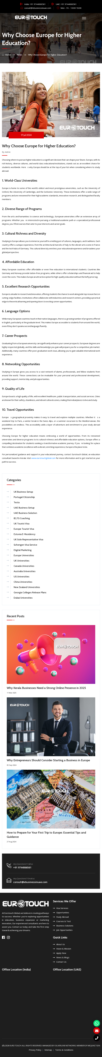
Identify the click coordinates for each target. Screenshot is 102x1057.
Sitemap (48, 1050)
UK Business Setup (23, 491)
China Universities (23, 581)
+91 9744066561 (38, 4)
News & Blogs (62, 957)
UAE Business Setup (24, 507)
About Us (60, 944)
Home (8, 55)
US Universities (21, 576)
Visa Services (62, 908)
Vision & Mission (63, 948)
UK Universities (21, 560)
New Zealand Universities (27, 587)
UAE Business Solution (25, 513)
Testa (17, 502)
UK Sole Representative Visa (28, 539)
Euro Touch (15, 1045)
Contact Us (61, 961)
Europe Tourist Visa (24, 528)
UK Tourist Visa (21, 523)
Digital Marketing (22, 550)
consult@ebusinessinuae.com (37, 8)
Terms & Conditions (64, 1050)
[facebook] (3, 937)
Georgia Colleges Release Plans (30, 592)
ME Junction (94, 1045)
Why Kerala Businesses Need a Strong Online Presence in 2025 (46, 688)
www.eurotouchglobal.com (43, 458)
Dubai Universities (23, 597)
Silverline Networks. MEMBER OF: (71, 1045)
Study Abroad (62, 917)
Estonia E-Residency (24, 534)
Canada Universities (24, 566)
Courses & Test (63, 921)
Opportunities (62, 912)
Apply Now (61, 953)
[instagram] (8, 937)
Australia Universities (24, 571)
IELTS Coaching (22, 518)
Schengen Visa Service (25, 544)
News (19, 55)
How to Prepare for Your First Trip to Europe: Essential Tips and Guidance (46, 835)
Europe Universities (24, 555)
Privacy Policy (35, 1050)
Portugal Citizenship (24, 497)
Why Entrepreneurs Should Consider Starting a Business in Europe (48, 760)
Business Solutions (64, 925)
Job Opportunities (64, 930)
